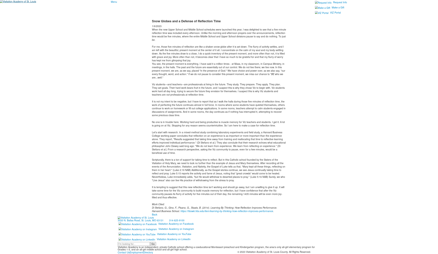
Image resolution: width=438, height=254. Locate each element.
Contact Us (124, 252)
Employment (136, 252)
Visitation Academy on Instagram (176, 229)
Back (154, 214)
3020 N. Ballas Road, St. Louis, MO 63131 (141, 220)
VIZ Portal (335, 12)
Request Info (340, 2)
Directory (148, 252)
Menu (114, 1)
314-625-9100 (176, 220)
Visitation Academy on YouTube (174, 234)
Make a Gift (338, 7)
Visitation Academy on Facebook (176, 223)
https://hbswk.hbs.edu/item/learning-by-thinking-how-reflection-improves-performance (227, 211)
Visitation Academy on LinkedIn (174, 239)
